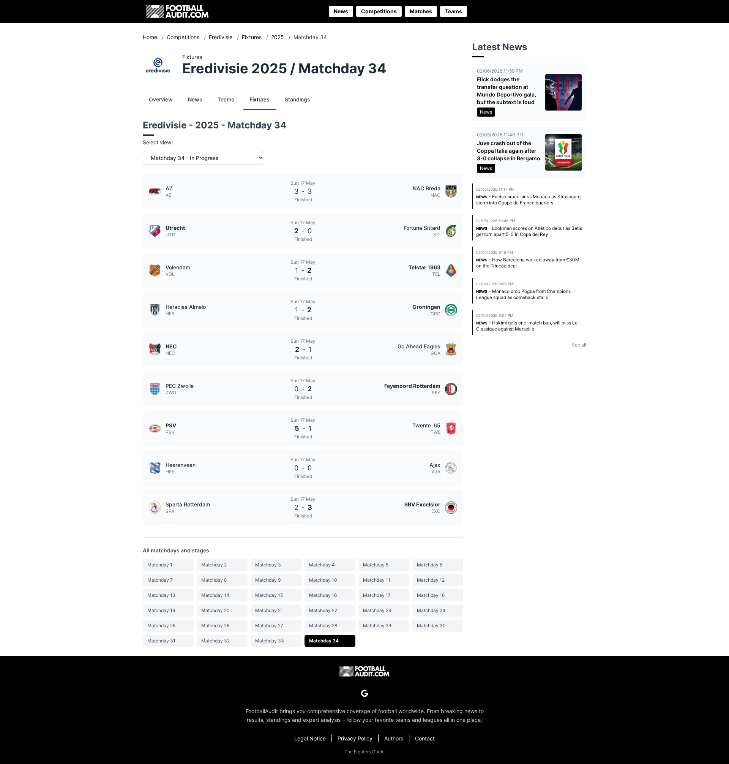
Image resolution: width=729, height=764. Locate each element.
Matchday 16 (323, 595)
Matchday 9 (268, 580)
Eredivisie (221, 37)
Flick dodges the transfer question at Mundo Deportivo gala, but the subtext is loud (506, 90)
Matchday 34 (324, 641)
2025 (278, 37)
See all (579, 345)
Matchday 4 (322, 565)
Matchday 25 (161, 625)
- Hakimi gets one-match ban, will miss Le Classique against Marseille (527, 326)
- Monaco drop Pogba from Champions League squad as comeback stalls (523, 294)
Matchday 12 (431, 580)
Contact (425, 738)
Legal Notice (310, 738)
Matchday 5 (375, 565)
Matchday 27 (269, 625)
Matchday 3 (268, 565)
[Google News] (364, 693)
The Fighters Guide (364, 752)
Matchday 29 (377, 625)
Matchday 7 (160, 580)
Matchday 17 (377, 595)
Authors (393, 738)
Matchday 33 (269, 641)
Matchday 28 (323, 625)
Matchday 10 (323, 580)
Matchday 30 (431, 625)
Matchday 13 (161, 595)
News (341, 11)
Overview (161, 99)
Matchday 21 (269, 610)
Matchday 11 (376, 580)
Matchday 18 (431, 595)
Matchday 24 (431, 610)
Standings (297, 99)
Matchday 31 (161, 641)
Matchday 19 (161, 610)
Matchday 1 (159, 565)
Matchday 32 (215, 641)
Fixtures (252, 37)
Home (151, 37)
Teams (453, 11)
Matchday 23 (377, 610)
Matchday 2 (214, 565)
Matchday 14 (215, 595)
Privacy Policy (355, 738)
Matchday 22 (323, 610)
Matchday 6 (429, 565)
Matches (421, 11)
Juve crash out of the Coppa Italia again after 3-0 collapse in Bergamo (508, 150)
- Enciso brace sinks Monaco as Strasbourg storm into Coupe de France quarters (528, 200)
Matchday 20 (215, 610)
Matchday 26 (215, 625)
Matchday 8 (214, 580)
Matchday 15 (269, 595)
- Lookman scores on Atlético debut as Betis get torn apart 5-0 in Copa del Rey (529, 231)
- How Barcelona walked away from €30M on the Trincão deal (527, 263)
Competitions (379, 11)
